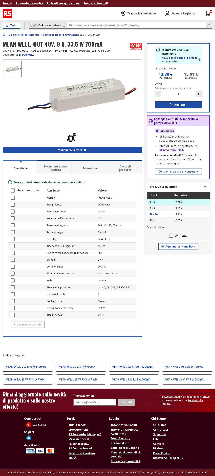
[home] (4, 34)
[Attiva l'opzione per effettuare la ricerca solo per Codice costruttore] (64, 25)
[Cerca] (208, 25)
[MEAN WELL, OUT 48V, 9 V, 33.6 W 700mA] (82, 94)
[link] (181, 59)
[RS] (7, 13)
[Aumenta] (198, 94)
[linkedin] (28, 437)
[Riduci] (158, 94)
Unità (158, 84)
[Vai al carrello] (208, 13)
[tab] (20, 167)
